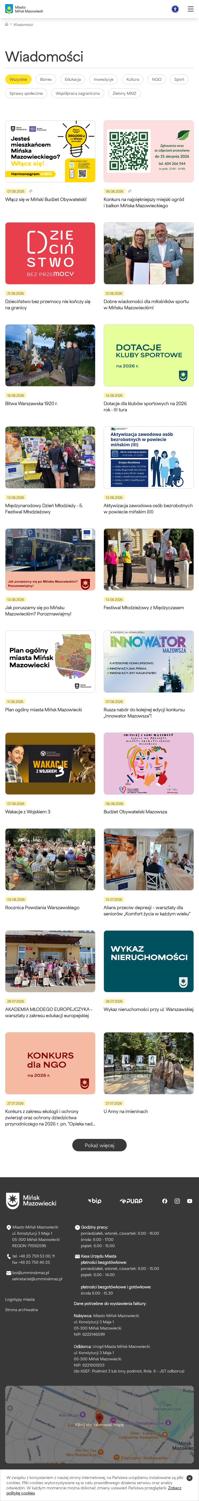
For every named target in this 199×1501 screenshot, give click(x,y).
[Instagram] (177, 1201)
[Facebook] (165, 1201)
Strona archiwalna (21, 1309)
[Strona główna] (6, 24)
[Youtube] (190, 1201)
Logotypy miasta (20, 1299)
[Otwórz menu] (191, 9)
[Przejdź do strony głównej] (31, 1201)
